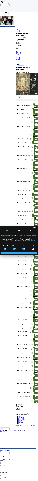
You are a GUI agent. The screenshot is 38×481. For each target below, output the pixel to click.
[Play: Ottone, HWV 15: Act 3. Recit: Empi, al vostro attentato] (32, 335)
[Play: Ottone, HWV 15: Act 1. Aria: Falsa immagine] (31, 139)
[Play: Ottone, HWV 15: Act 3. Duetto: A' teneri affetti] (31, 392)
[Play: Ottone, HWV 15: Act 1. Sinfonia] (30, 194)
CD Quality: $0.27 (35, 376)
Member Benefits (21, 419)
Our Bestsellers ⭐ (3, 14)
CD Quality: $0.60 (36, 123)
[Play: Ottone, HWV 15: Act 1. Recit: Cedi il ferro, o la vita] (32, 198)
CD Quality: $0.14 (35, 208)
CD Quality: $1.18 (35, 329)
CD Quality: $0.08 (35, 265)
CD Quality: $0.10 (35, 349)
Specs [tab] (19, 97)
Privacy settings (21, 422)
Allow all (31, 252)
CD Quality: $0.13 (35, 199)
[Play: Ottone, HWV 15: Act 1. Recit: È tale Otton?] (31, 135)
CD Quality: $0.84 (35, 313)
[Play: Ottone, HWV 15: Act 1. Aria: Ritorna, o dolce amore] (32, 160)
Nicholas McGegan (19, 54)
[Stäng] (16, 47)
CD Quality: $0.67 (35, 261)
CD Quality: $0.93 (35, 169)
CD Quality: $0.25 (35, 397)
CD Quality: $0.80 (35, 152)
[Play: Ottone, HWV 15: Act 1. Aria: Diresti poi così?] (31, 168)
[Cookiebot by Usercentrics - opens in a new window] (32, 227)
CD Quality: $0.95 (35, 278)
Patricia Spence (19, 59)
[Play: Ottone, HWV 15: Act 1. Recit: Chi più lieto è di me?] (31, 118)
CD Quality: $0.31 (35, 110)
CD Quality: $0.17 (35, 304)
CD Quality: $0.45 (35, 274)
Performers (10, 12)
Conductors (12, 13)
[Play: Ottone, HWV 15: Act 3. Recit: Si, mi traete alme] (31, 349)
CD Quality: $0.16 (35, 299)
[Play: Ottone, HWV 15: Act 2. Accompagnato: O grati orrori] (32, 273)
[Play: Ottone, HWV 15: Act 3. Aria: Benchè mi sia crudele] (32, 353)
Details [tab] (19, 230)
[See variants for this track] (34, 104)
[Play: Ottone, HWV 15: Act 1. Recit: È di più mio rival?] (31, 207)
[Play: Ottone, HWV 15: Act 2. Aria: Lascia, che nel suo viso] (32, 223)
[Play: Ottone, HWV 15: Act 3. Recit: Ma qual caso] (31, 396)
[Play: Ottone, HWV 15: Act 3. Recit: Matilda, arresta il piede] (32, 383)
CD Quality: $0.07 (35, 216)
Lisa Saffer (18, 56)
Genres (1, 27)
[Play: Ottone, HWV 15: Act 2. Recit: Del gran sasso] (31, 282)
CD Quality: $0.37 (35, 118)
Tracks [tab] (20, 96)
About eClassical (21, 418)
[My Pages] (1, 10)
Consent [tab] (6, 230)
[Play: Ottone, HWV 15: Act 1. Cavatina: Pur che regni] (31, 113)
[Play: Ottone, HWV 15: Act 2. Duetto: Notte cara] (31, 307)
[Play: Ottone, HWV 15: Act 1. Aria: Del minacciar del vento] (32, 151)
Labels (6, 12)
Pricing (19, 423)
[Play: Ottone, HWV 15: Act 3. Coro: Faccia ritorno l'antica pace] (32, 401)
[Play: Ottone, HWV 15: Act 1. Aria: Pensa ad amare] (31, 177)
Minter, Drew (18, 55)
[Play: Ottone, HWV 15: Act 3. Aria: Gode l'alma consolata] (32, 370)
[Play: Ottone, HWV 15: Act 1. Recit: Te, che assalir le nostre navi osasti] (32, 147)
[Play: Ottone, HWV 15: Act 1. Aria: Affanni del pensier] (31, 190)
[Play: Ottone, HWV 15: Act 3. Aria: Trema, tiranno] (31, 320)
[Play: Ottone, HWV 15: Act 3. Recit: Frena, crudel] (31, 388)
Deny (7, 252)
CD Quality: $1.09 (35, 139)
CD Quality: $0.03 (35, 195)
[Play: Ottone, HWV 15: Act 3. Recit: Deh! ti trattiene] (31, 357)
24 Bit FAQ (20, 420)
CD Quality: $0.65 (35, 178)
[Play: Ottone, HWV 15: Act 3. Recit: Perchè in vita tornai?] (32, 344)
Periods (4, 27)
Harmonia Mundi (21, 31)
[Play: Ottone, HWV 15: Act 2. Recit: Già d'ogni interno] (31, 299)
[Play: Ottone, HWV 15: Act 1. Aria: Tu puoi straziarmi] (31, 202)
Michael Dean (18, 58)
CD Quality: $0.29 (36, 402)
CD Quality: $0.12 (35, 187)
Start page (20, 416)
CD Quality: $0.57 (35, 320)
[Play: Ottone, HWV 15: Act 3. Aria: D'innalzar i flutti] (31, 340)
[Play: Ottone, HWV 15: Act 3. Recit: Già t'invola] (31, 316)
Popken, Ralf (18, 53)
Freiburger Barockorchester (21, 52)
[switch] (14, 249)
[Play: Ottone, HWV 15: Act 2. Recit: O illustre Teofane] (31, 257)
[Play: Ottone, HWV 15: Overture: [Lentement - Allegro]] (31, 105)
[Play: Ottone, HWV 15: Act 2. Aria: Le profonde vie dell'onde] (32, 286)
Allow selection (19, 252)
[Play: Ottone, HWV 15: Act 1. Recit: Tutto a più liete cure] (32, 155)
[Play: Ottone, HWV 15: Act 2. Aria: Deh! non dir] (31, 295)
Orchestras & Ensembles (4, 13)
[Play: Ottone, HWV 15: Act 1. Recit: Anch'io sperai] (31, 164)
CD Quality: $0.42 (35, 203)
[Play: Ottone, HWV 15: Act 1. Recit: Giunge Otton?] (31, 186)
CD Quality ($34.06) (22, 40)
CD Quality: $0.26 (36, 127)
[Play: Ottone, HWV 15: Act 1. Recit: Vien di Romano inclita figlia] (32, 126)
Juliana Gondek (19, 57)
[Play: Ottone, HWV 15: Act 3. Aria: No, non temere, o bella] (32, 362)
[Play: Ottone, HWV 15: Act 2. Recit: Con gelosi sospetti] (31, 265)
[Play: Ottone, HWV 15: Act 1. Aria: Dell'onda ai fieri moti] (32, 211)
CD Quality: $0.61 (35, 106)
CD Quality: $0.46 (35, 143)
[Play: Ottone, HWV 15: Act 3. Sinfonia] (30, 332)
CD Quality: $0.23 (35, 257)
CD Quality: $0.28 (36, 220)
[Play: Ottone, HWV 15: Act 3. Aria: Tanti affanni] (31, 328)
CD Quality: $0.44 (36, 287)
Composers (2, 12)
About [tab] (31, 230)
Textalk (33, 425)
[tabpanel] (27, 407)
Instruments (8, 27)
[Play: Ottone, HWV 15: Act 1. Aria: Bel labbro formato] (31, 131)
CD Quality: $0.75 (35, 354)
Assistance (20, 421)
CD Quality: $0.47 (35, 156)
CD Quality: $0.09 (35, 165)
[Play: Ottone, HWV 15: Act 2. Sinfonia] (30, 215)
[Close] (0, 451)
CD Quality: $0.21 (35, 283)
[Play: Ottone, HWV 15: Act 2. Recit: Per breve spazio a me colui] (32, 219)
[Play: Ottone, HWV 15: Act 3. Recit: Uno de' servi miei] (31, 375)
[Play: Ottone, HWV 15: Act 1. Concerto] (30, 143)
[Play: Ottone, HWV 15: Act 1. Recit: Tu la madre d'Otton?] (32, 173)
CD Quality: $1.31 (35, 191)
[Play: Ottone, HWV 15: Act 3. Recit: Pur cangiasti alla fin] (32, 366)
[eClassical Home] (8, 2)
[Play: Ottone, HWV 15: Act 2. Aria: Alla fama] (31, 261)
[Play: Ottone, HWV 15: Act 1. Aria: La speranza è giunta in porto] (32, 122)
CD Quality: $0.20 (35, 135)
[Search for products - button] (8, 4)
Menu (3, 1)
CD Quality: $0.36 (35, 174)
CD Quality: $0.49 (35, 380)
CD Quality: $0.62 (35, 341)
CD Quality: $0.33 (36, 182)
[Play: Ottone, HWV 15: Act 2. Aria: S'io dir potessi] (31, 278)
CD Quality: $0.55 (35, 224)
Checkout (2, 460)
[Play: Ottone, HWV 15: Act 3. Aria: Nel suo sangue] (31, 379)
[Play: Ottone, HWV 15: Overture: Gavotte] (30, 109)
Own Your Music (21, 417)
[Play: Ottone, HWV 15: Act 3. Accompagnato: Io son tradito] (32, 324)
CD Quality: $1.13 (35, 308)
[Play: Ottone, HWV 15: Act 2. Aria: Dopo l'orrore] (31, 269)
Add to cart (18, 43)
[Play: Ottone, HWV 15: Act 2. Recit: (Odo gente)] (31, 291)
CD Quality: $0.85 (35, 160)
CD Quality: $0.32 (35, 316)
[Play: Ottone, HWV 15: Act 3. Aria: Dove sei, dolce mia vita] (32, 312)
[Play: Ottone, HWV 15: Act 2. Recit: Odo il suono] (31, 303)
